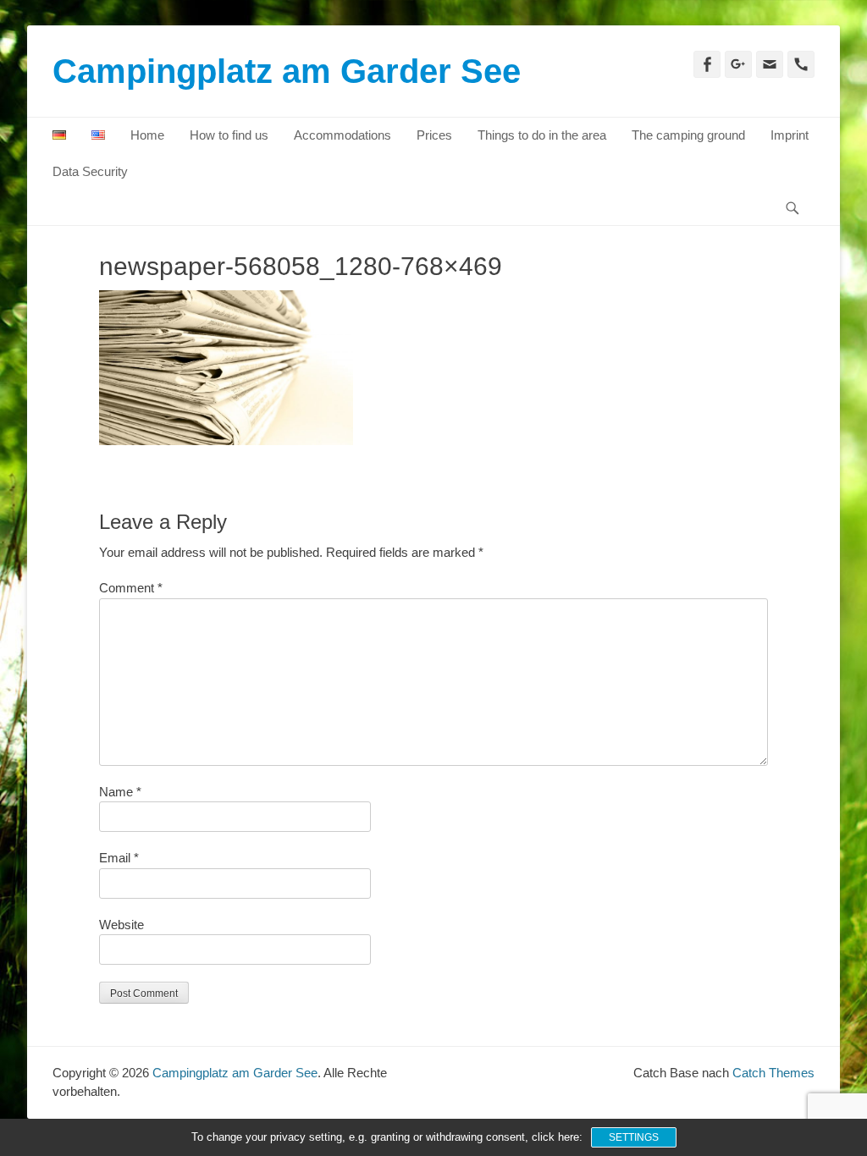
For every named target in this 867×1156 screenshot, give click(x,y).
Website (121, 924)
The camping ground (688, 135)
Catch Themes (773, 1072)
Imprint (789, 135)
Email (119, 857)
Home (147, 135)
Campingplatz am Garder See (286, 71)
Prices (434, 135)
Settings (634, 1137)
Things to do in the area (542, 135)
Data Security (90, 171)
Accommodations (342, 135)
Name (120, 791)
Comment (131, 588)
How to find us (229, 135)
